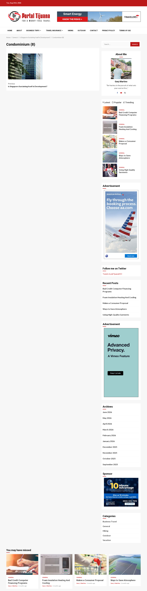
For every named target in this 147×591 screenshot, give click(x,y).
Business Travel (110, 521)
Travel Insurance (53, 30)
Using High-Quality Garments (110, 170)
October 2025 (109, 458)
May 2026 (107, 418)
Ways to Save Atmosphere (110, 156)
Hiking (70, 30)
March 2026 (108, 429)
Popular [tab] (118, 102)
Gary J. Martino (13, 586)
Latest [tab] (107, 102)
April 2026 (107, 424)
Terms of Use (125, 30)
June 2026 (107, 412)
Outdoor (82, 30)
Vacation (107, 540)
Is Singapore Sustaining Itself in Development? (27, 84)
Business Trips (32, 30)
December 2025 (110, 447)
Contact (94, 30)
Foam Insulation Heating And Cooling (110, 127)
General (122, 110)
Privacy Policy (108, 30)
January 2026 (109, 441)
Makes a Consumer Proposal (110, 141)
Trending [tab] (129, 102)
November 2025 (110, 453)
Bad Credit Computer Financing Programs (110, 112)
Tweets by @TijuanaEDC (112, 274)
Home (9, 30)
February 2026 (109, 435)
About (19, 30)
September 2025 (110, 464)
